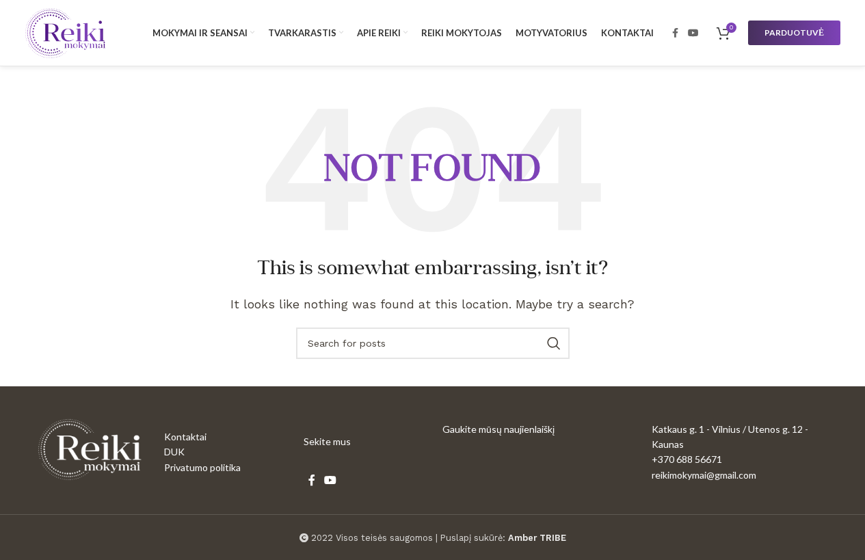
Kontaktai (185, 436)
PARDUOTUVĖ (794, 32)
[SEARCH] (554, 343)
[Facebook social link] (675, 33)
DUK (174, 451)
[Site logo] (65, 31)
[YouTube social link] (693, 33)
